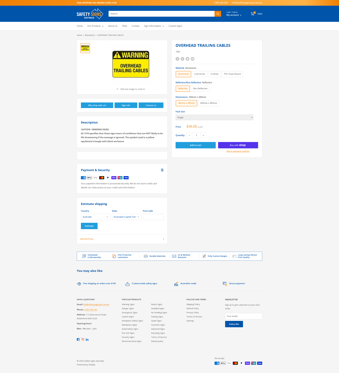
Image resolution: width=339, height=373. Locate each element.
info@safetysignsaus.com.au (247, 2)
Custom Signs (175, 25)
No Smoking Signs (159, 312)
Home (80, 25)
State (114, 210)
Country (85, 210)
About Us (112, 25)
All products (90, 35)
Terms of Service (159, 337)
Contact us (151, 105)
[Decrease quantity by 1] (189, 135)
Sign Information (152, 25)
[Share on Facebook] (177, 59)
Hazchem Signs (158, 324)
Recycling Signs (158, 333)
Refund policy (157, 341)
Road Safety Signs (130, 329)
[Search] (218, 14)
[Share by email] (192, 59)
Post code (148, 210)
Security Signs (128, 337)
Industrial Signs (158, 329)
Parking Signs (157, 316)
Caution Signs (128, 316)
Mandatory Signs (129, 324)
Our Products (94, 25)
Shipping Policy (193, 304)
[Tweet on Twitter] (187, 59)
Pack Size (180, 111)
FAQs (124, 25)
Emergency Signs (129, 312)
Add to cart (195, 145)
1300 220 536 (221, 2)
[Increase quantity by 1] (203, 135)
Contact (135, 25)
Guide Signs (156, 320)
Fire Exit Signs (128, 333)
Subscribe (234, 324)
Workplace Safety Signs (132, 320)
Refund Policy (87, 238)
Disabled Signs (157, 308)
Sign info (126, 105)
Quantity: (180, 135)
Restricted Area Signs (132, 341)
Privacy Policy (192, 312)
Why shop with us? (97, 105)
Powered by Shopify (86, 364)
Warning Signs (128, 304)
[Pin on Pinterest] (182, 59)
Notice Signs (156, 304)
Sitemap (190, 320)
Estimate (89, 226)
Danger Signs (128, 308)
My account (232, 14)
